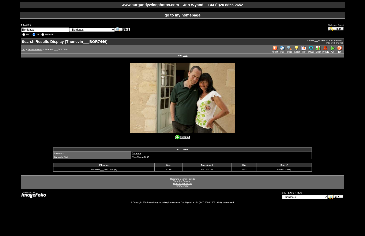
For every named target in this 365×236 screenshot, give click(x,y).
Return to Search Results (182, 179)
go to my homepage (182, 15)
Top (23, 49)
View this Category (182, 181)
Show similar (182, 186)
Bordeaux (136, 153)
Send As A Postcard (182, 183)
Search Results (35, 49)
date (185, 55)
